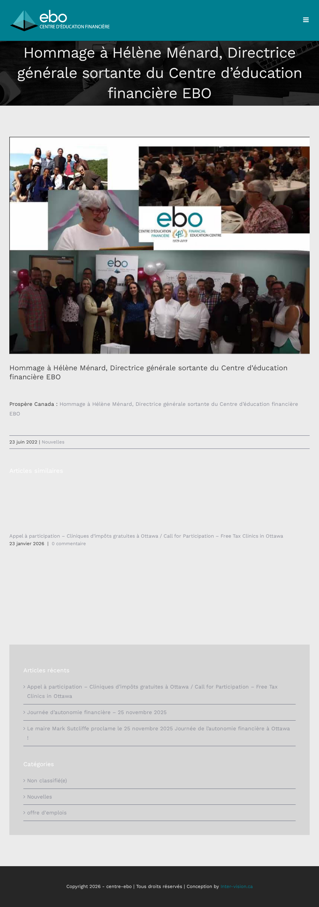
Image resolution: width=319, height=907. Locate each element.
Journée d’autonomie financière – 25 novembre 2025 (97, 712)
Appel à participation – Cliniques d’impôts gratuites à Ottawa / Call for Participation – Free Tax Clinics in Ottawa (146, 536)
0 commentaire (69, 543)
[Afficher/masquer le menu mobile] (306, 20)
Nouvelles (53, 442)
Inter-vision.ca (237, 886)
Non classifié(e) (47, 780)
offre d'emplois (47, 812)
